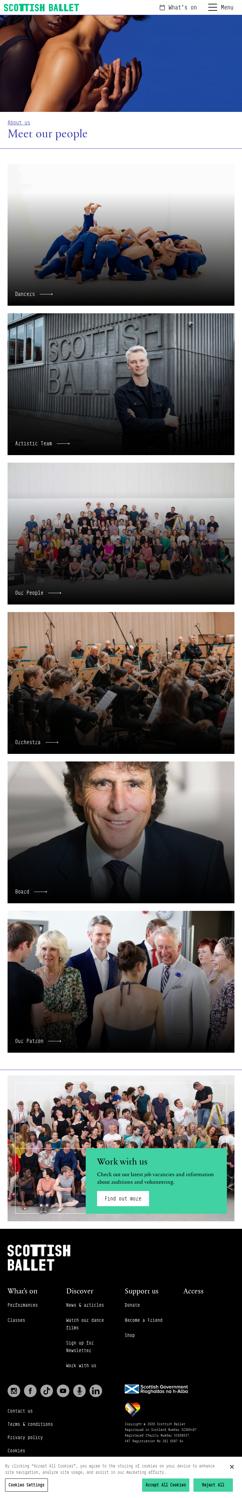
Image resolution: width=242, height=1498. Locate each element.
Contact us (20, 1411)
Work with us (81, 1365)
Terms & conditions (30, 1424)
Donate (132, 1305)
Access (193, 1291)
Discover (80, 1291)
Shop (130, 1335)
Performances (23, 1305)
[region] (121, 1477)
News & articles (85, 1305)
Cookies (16, 1450)
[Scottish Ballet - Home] (41, 7)
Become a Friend (144, 1320)
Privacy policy (25, 1437)
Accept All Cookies (166, 1484)
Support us (141, 1291)
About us (19, 122)
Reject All (213, 1484)
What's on (183, 7)
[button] (121, 235)
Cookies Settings (26, 1484)
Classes (16, 1320)
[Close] (232, 1467)
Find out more (123, 1198)
